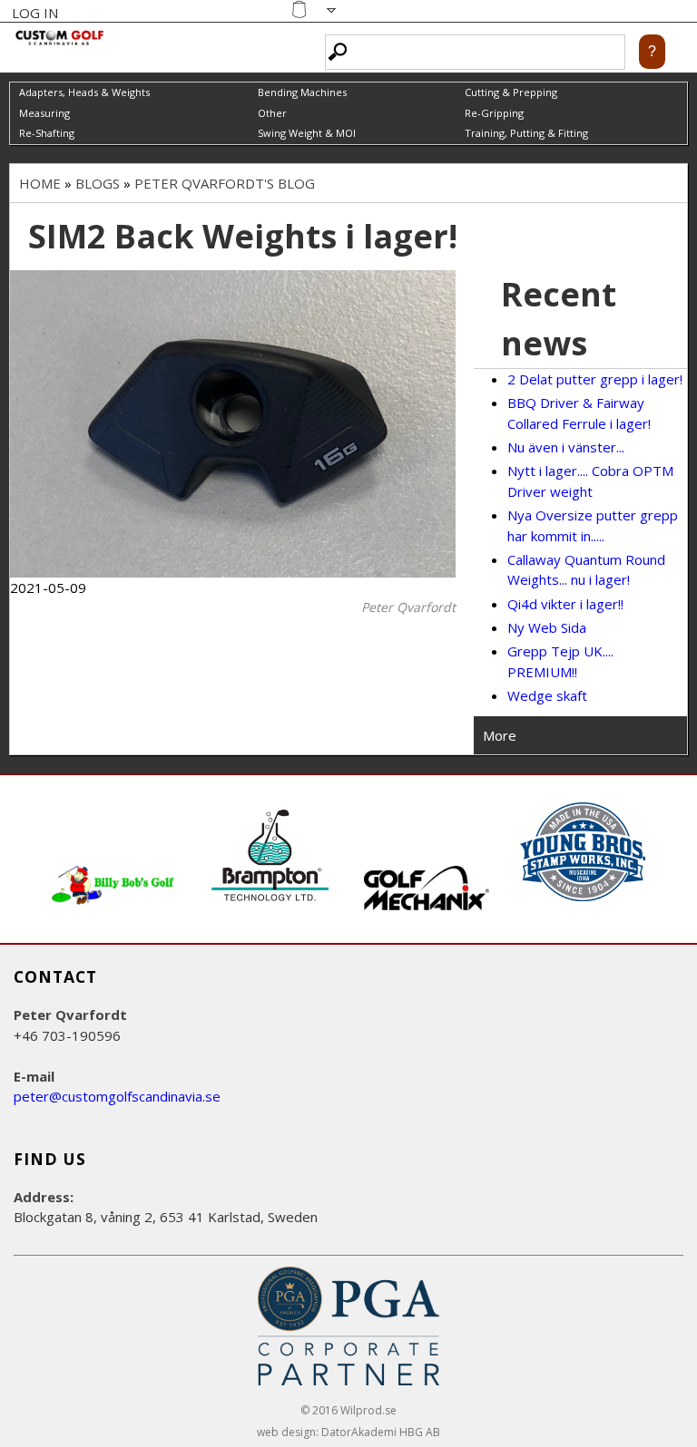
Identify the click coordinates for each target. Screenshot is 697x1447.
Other (272, 113)
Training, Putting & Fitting (526, 133)
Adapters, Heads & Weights (84, 92)
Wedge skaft (547, 695)
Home (40, 183)
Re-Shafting (46, 133)
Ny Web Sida (546, 627)
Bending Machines (302, 92)
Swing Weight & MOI (307, 133)
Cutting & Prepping (511, 92)
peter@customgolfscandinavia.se (117, 1096)
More (499, 735)
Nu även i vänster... (565, 447)
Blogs (97, 183)
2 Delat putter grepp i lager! (594, 379)
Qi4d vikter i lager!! (565, 604)
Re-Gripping (494, 113)
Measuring (44, 113)
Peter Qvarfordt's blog (224, 183)
